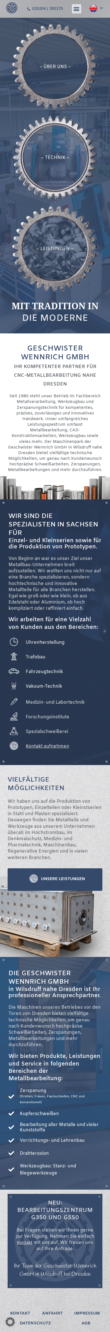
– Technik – (55, 158)
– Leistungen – (55, 249)
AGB (86, 1323)
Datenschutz (35, 1323)
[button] (76, 9)
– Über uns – (55, 67)
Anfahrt (52, 1313)
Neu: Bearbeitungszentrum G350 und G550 (55, 1210)
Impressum (87, 1313)
